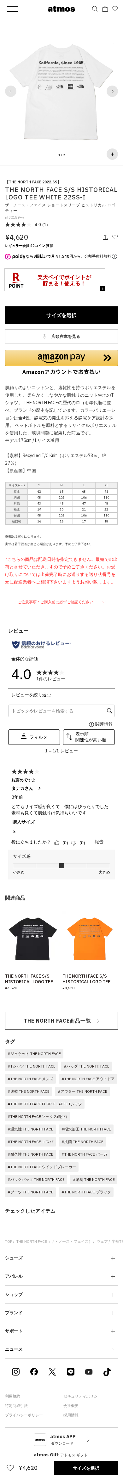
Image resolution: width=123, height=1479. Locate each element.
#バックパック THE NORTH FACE (36, 1179)
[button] (10, 91)
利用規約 (12, 1396)
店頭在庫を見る (65, 336)
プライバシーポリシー (24, 1415)
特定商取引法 (16, 1405)
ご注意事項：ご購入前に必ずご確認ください (56, 602)
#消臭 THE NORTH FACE (94, 1179)
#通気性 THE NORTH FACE (30, 1129)
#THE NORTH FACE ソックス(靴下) (37, 1116)
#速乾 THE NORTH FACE (29, 1091)
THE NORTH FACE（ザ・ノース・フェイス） (54, 1241)
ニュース (14, 1349)
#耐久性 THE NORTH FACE (30, 1154)
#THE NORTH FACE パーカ (84, 1154)
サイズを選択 (61, 315)
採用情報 (71, 1415)
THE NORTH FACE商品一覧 (57, 1021)
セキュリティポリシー (82, 1396)
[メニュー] (12, 8)
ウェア (102, 1241)
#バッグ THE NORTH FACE (86, 1066)
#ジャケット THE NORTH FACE (34, 1053)
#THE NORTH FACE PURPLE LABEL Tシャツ (45, 1104)
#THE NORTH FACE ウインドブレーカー (42, 1166)
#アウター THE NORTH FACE (82, 1091)
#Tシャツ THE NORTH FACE (32, 1066)
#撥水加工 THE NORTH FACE (86, 1129)
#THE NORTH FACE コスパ (30, 1141)
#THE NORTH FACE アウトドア (88, 1078)
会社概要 (71, 1405)
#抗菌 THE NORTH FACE (82, 1141)
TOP (8, 1241)
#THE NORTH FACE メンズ (30, 1078)
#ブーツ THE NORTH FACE (30, 1192)
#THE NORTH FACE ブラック (86, 1192)
